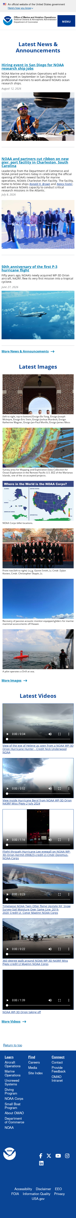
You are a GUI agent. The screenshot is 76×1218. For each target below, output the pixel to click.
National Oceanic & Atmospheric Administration (35, 19)
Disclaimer (43, 1188)
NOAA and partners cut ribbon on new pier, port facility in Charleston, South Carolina (35, 162)
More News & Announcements (25, 351)
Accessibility (23, 1188)
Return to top (12, 1045)
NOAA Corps (14, 1098)
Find (31, 1057)
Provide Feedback (58, 1069)
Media (32, 1067)
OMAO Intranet (57, 1078)
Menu (66, 21)
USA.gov (38, 1198)
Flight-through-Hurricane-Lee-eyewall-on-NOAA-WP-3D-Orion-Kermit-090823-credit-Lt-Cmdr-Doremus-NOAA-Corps (37, 855)
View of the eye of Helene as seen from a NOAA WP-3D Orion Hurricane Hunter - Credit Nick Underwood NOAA (38, 749)
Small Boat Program (12, 1106)
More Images (11, 680)
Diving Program (11, 1091)
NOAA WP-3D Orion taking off (22, 1012)
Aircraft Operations (12, 1064)
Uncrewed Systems (12, 1082)
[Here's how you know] (38, 6)
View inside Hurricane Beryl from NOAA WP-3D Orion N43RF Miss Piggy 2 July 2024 (37, 802)
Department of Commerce (26, 22)
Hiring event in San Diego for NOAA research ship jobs (33, 67)
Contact (57, 1062)
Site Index (35, 1073)
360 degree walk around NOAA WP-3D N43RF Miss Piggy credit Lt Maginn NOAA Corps (35, 962)
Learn (9, 1057)
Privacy (59, 1193)
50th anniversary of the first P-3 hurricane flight (29, 268)
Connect (58, 1057)
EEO (58, 1188)
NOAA (9, 1127)
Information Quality (36, 1193)
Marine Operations (12, 1073)
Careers (34, 1062)
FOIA (15, 1193)
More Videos (11, 1021)
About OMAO (14, 1112)
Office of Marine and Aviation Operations (35, 17)
